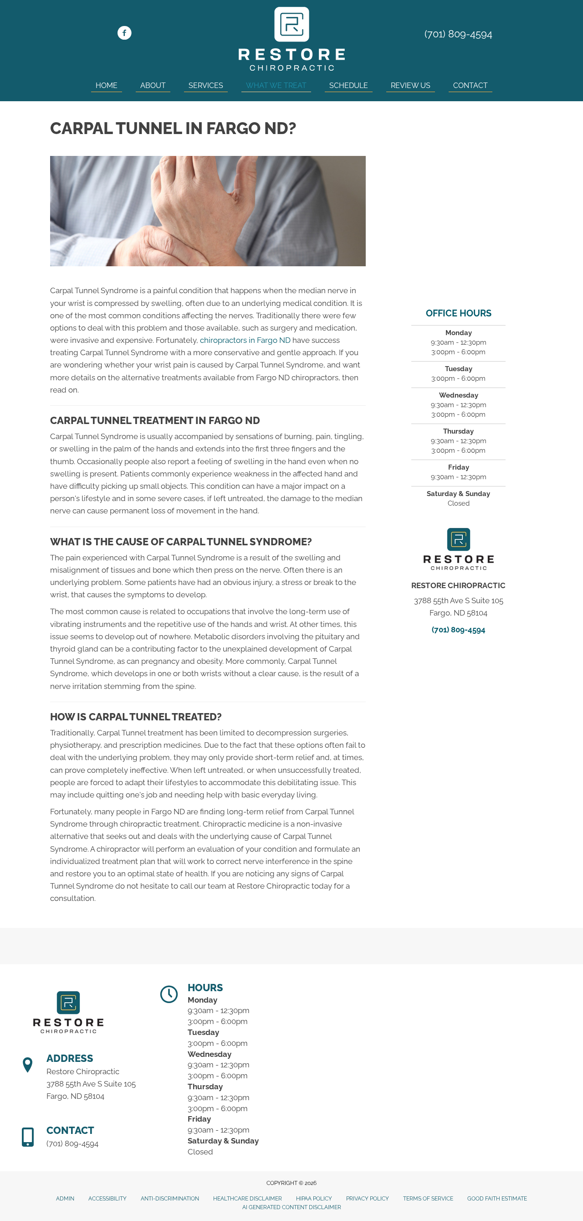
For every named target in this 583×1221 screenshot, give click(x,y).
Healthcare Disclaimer (247, 1198)
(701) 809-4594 (458, 34)
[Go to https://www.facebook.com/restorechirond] (124, 34)
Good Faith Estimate (497, 1198)
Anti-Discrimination (170, 1198)
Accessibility (107, 1198)
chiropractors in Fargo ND (245, 340)
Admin (65, 1198)
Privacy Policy (367, 1198)
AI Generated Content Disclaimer (291, 1207)
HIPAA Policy (314, 1198)
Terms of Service (428, 1198)
